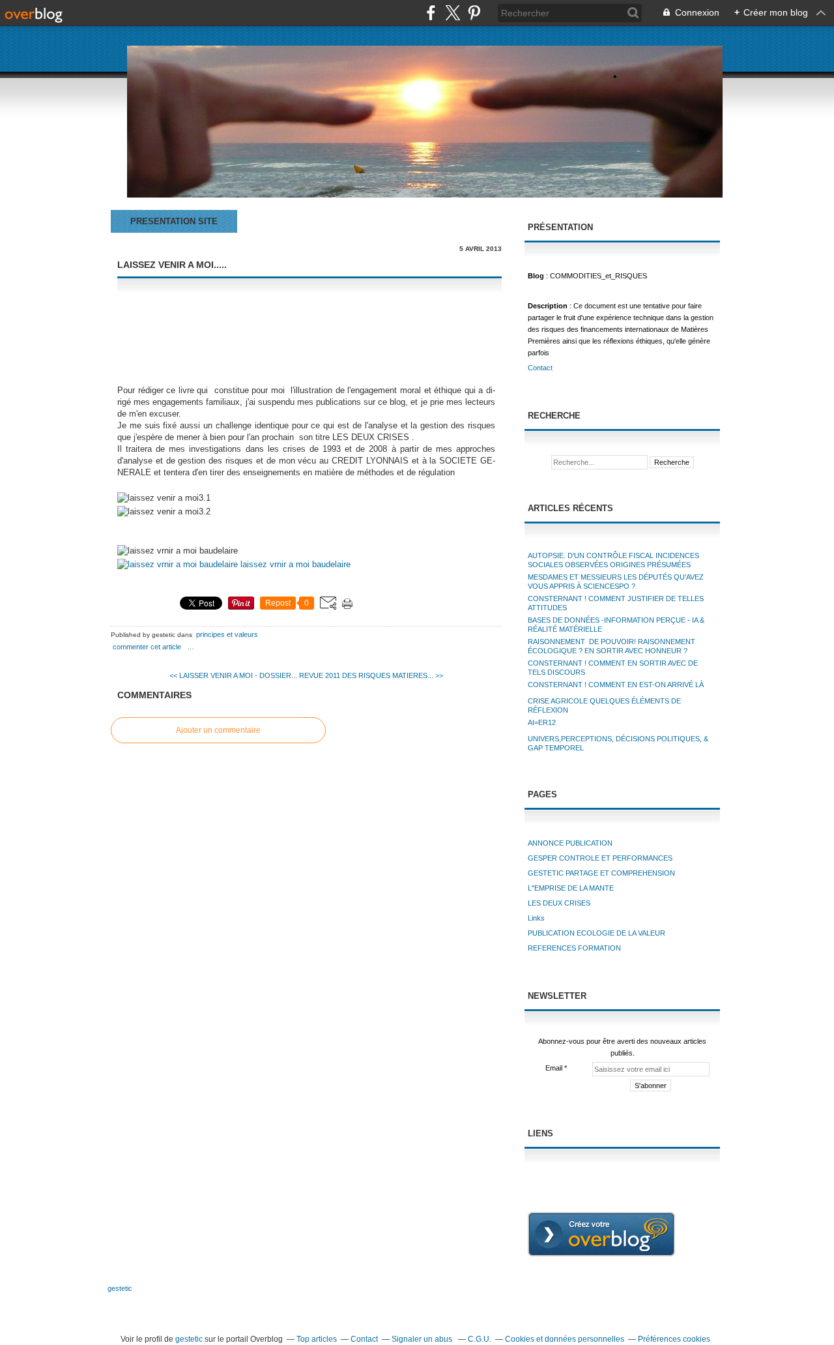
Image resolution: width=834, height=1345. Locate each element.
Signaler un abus (423, 1339)
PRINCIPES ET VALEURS (227, 634)
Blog (536, 276)
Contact (540, 368)
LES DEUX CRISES (559, 903)
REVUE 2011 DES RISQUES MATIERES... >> (371, 675)
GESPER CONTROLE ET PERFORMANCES (600, 858)
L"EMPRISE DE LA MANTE (571, 888)
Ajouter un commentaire (218, 730)
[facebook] (431, 12)
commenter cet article (148, 647)
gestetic (120, 1288)
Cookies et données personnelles (564, 1339)
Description (548, 306)
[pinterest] (474, 12)
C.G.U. (479, 1339)
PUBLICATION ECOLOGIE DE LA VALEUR (596, 933)
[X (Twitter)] (452, 12)
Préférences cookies (674, 1339)
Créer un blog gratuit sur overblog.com (601, 1234)
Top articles (316, 1339)
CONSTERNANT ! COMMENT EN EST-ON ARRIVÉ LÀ (616, 684)
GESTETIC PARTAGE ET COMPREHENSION (601, 873)
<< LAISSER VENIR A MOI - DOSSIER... (233, 675)
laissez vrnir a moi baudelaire (294, 564)
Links (536, 918)
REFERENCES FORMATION (574, 948)
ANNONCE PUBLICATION (570, 843)
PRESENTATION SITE (174, 221)
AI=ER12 (542, 722)
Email (553, 1068)
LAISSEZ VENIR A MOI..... (172, 264)
